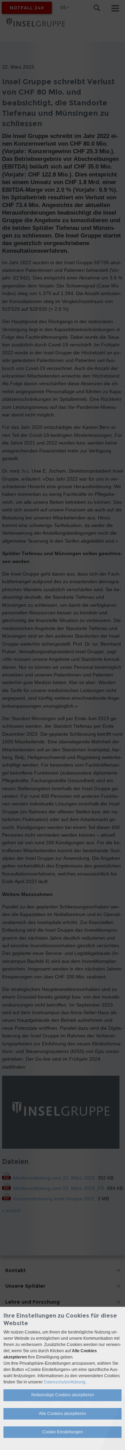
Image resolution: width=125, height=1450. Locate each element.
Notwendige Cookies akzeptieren (62, 1394)
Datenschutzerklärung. (65, 1382)
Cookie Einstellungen (62, 1432)
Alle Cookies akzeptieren (62, 1413)
